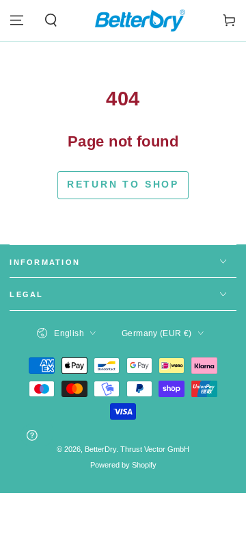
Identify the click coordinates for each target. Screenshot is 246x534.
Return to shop (123, 184)
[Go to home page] (140, 20)
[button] (50, 20)
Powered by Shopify (123, 465)
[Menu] (16, 20)
